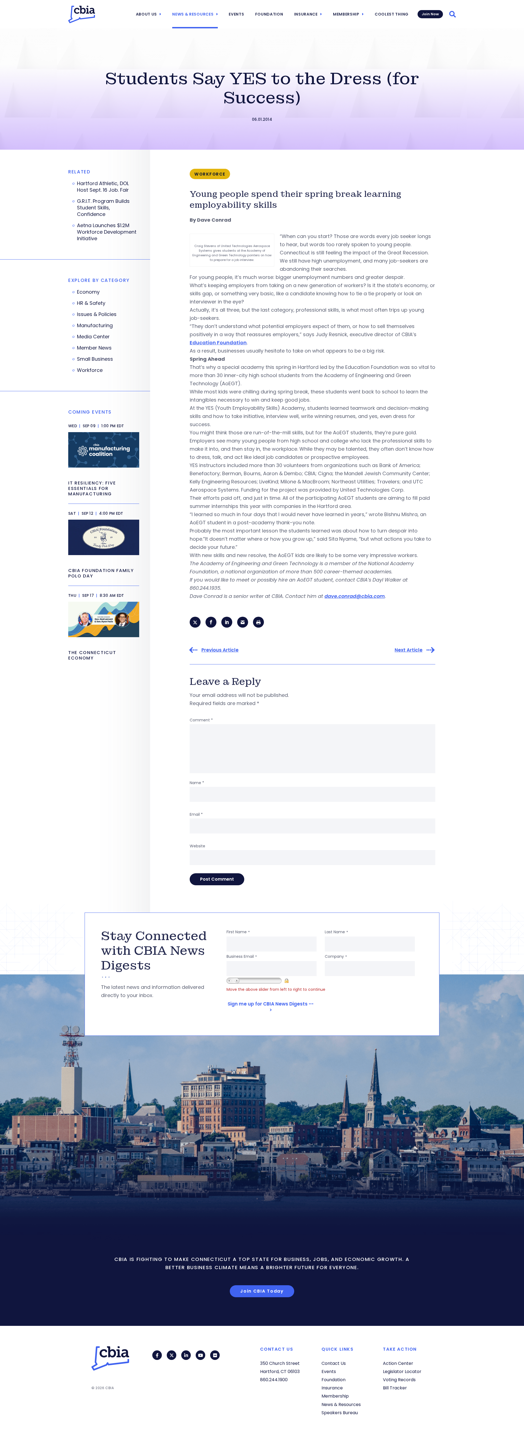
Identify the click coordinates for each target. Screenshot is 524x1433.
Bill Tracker (395, 1388)
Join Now (430, 14)
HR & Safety (91, 303)
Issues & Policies (97, 314)
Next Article (408, 650)
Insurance (306, 14)
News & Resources (192, 14)
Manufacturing (95, 325)
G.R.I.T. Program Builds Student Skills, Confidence (103, 208)
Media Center (93, 336)
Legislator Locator (402, 1371)
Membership (346, 14)
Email (196, 814)
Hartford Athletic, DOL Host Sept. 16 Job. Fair (103, 186)
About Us (146, 14)
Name (197, 782)
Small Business (95, 359)
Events (236, 14)
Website (197, 846)
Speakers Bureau (339, 1413)
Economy (88, 292)
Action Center (398, 1363)
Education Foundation (218, 342)
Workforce (90, 370)
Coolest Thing (392, 14)
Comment (201, 720)
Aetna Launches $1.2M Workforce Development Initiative (106, 232)
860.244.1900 (274, 1380)
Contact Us (333, 1363)
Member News (94, 348)
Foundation (269, 14)
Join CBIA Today (262, 1291)
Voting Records (399, 1380)
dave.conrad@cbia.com (354, 596)
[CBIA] (81, 14)
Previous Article (220, 650)
